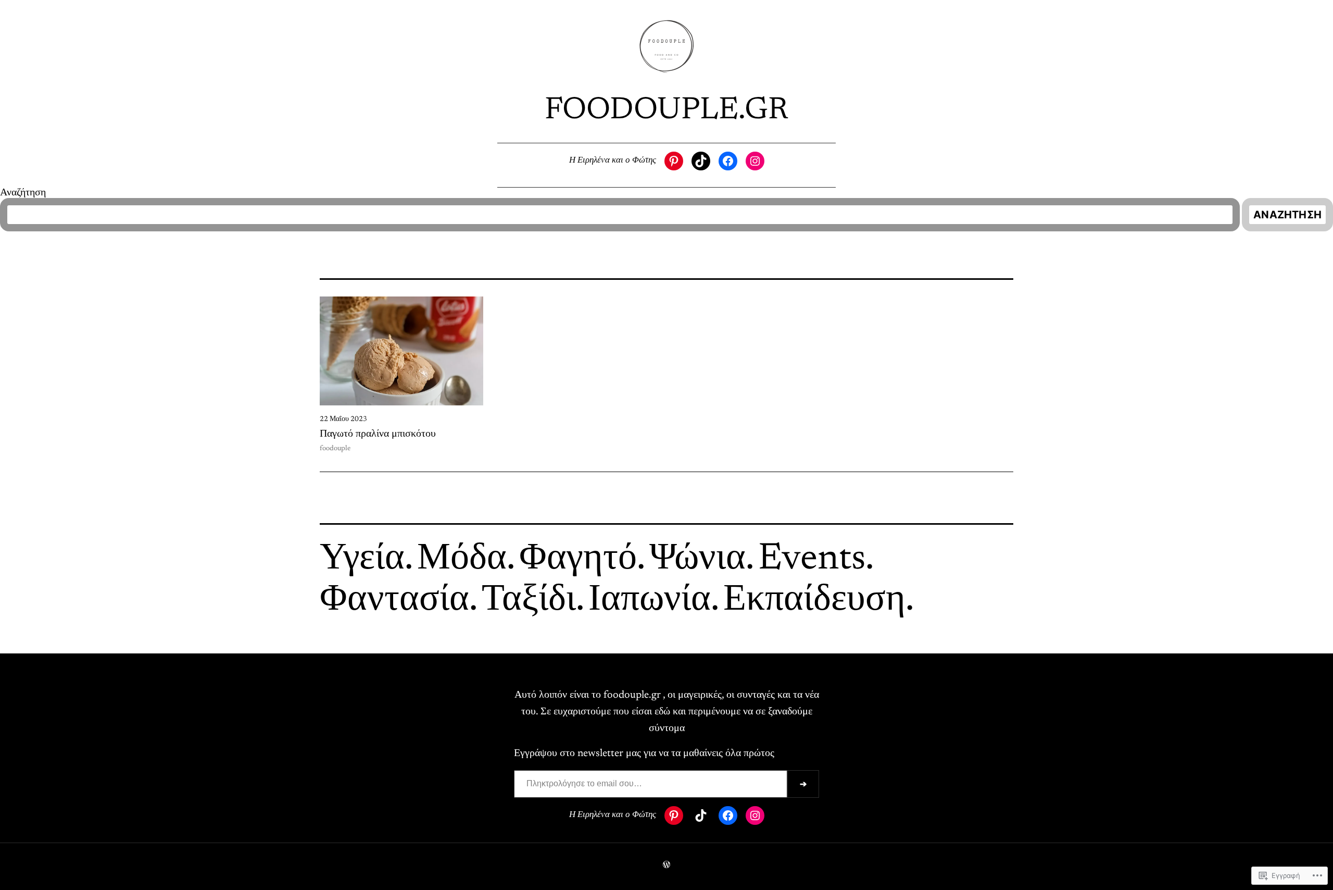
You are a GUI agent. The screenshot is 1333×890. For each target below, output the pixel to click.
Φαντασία (394, 601)
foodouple (335, 448)
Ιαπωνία (649, 601)
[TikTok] (700, 161)
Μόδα (462, 559)
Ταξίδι (529, 601)
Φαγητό (578, 559)
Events (811, 559)
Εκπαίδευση (814, 601)
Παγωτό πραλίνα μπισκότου (378, 434)
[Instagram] (755, 161)
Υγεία (362, 559)
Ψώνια (697, 559)
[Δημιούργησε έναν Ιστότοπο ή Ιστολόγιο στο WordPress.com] (666, 866)
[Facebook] (728, 161)
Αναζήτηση (23, 193)
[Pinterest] (673, 161)
